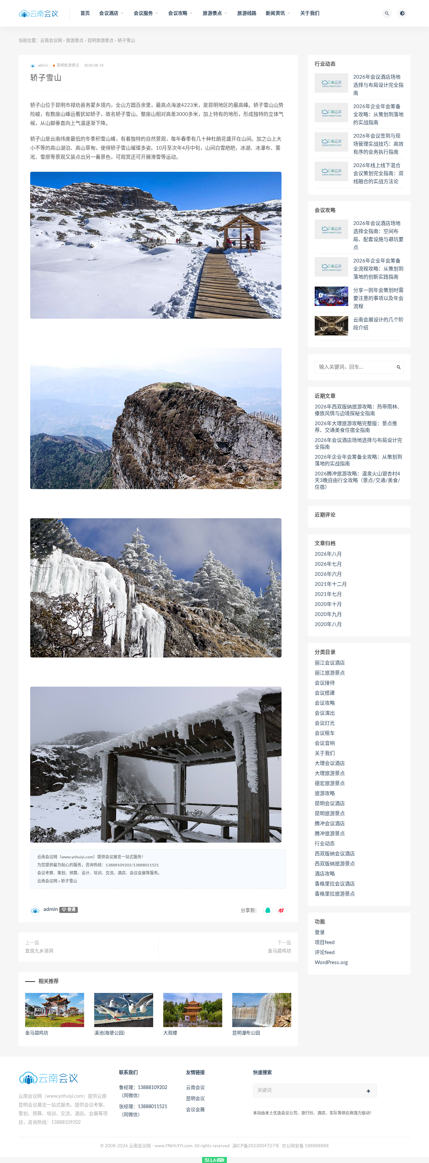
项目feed (324, 942)
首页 (85, 13)
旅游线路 (246, 13)
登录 (320, 932)
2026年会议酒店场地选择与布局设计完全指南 (378, 85)
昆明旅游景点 (100, 40)
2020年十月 (328, 604)
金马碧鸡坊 (279, 951)
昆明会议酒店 (330, 803)
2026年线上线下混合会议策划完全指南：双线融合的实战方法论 (378, 173)
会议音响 (325, 743)
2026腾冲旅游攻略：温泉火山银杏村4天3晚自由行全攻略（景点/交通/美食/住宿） (357, 480)
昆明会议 (195, 1098)
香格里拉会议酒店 (335, 883)
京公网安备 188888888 (305, 1146)
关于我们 (309, 13)
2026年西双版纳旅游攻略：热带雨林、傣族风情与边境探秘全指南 (358, 410)
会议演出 (325, 713)
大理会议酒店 (330, 763)
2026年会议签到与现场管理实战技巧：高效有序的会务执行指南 (378, 144)
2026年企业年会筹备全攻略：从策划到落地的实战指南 (378, 114)
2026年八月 (328, 554)
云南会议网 (51, 40)
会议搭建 (325, 693)
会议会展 (195, 1109)
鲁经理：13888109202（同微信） (143, 1091)
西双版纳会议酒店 (335, 853)
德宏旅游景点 (330, 783)
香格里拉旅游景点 (335, 894)
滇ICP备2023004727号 (255, 1146)
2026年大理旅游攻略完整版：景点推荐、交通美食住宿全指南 (356, 427)
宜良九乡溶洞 (39, 951)
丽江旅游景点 (330, 673)
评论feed (324, 952)
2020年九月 (328, 614)
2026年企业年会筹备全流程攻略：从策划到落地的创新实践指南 (378, 269)
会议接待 (325, 683)
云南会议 (195, 1087)
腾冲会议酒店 (330, 823)
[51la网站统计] (214, 1160)
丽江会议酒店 (330, 663)
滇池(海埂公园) (109, 1033)
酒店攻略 (325, 873)
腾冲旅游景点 (330, 833)
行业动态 (325, 843)
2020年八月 (328, 624)
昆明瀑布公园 (246, 1033)
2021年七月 (328, 594)
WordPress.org (331, 962)
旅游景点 (74, 40)
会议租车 (325, 733)
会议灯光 (325, 723)
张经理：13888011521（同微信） (143, 1110)
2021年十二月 (331, 584)
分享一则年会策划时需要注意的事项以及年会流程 (378, 298)
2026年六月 (328, 574)
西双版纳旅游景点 (335, 863)
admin (51, 909)
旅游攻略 (325, 793)
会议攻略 (325, 703)
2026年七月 (328, 564)
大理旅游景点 (330, 773)
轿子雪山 (69, 881)
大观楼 (170, 1033)
